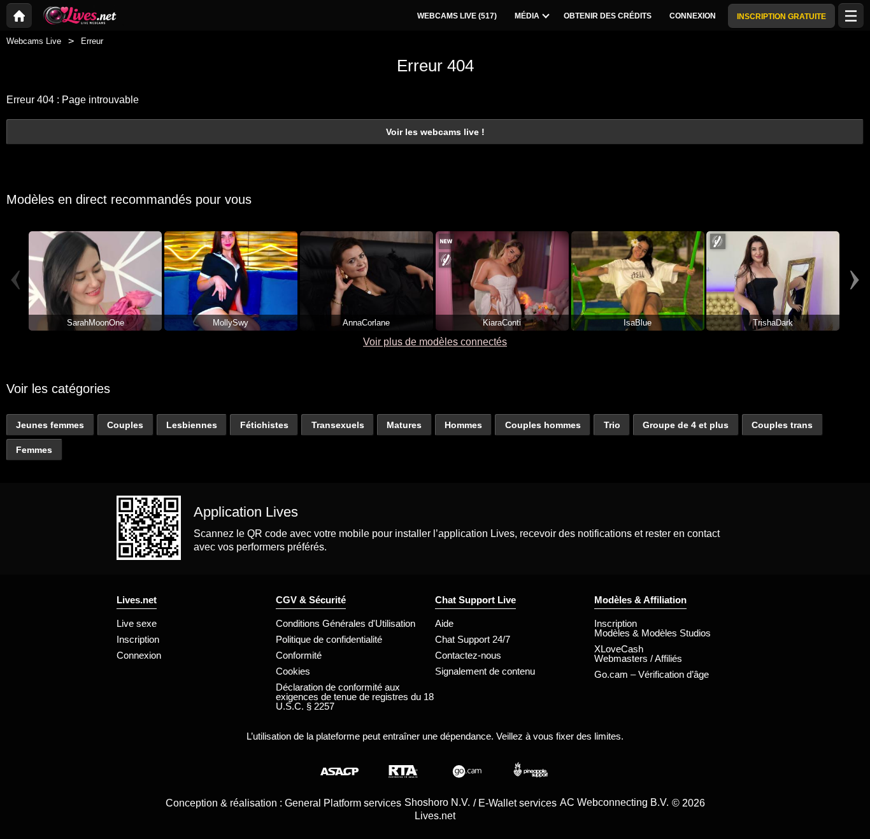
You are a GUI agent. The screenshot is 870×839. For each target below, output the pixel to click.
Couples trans (782, 425)
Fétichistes (264, 425)
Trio (612, 425)
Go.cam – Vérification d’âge (651, 674)
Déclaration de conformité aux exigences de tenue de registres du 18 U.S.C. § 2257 (355, 697)
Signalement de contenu (485, 671)
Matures (404, 425)
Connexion (139, 655)
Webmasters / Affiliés (638, 658)
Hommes (463, 425)
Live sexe (137, 623)
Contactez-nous (468, 655)
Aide (444, 623)
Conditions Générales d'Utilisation (345, 623)
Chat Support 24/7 (472, 639)
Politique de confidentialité (329, 639)
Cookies (293, 671)
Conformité (299, 655)
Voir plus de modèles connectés (435, 341)
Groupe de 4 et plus (686, 425)
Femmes (34, 450)
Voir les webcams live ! (435, 132)
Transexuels (337, 425)
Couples (125, 425)
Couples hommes (543, 425)
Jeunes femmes (50, 425)
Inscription (138, 639)
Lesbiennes (191, 425)
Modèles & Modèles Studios (652, 632)
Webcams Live (33, 41)
